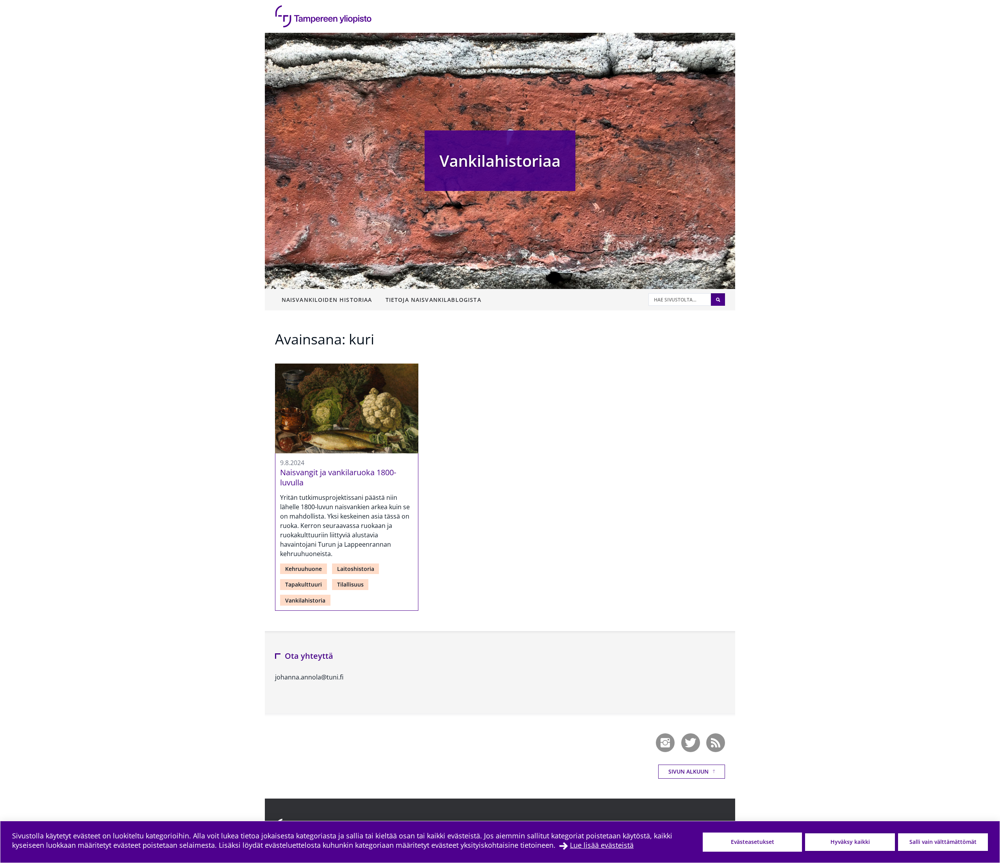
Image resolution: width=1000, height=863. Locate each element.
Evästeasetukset (752, 841)
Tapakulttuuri (303, 584)
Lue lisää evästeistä (602, 845)
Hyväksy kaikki (850, 841)
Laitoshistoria (355, 568)
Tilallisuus (350, 584)
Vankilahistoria (305, 600)
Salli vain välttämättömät (943, 841)
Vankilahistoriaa (500, 160)
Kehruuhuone (303, 568)
